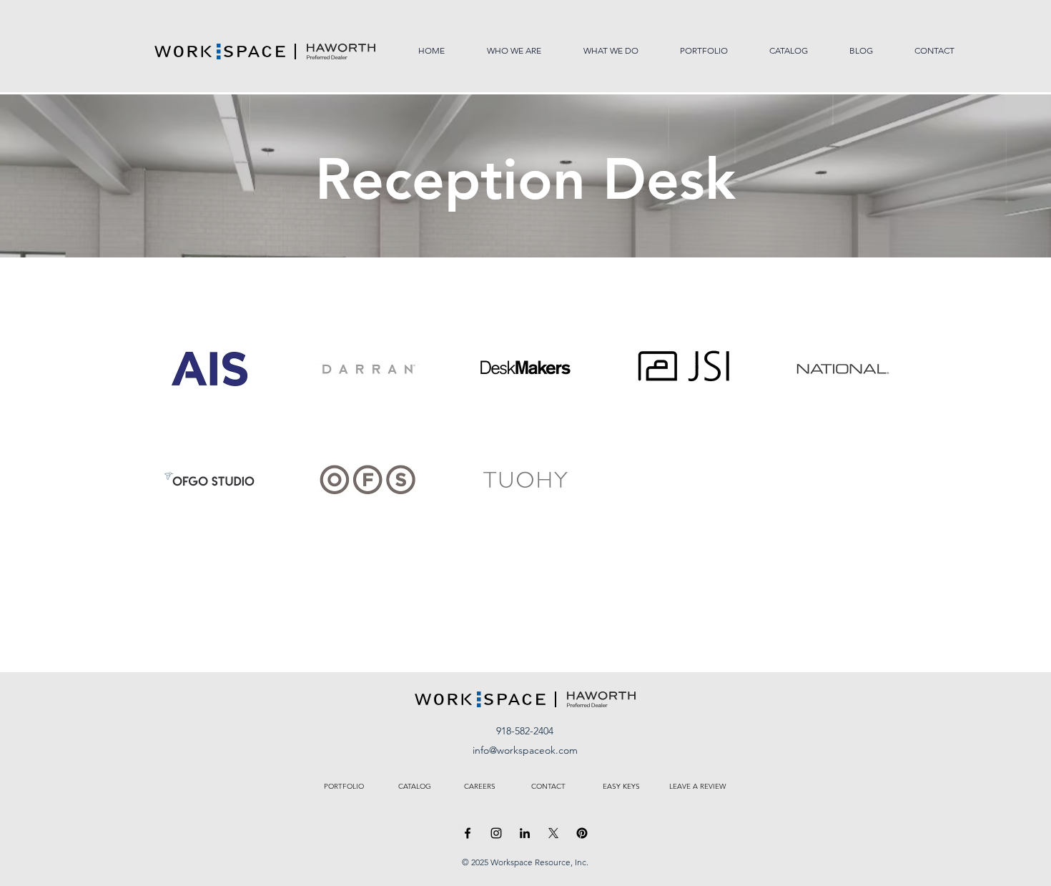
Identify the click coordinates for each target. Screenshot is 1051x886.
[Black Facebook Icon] (467, 833)
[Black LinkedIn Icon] (525, 833)
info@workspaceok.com (525, 750)
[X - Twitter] (553, 833)
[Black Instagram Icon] (496, 833)
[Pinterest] (582, 833)
